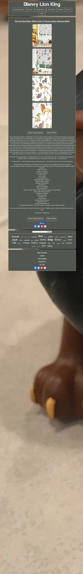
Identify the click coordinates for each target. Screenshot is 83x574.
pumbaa (56, 237)
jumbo (50, 237)
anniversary (63, 237)
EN (41, 264)
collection (58, 243)
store (53, 243)
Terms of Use (42, 261)
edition (49, 246)
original (33, 246)
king (50, 239)
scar (44, 245)
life (29, 237)
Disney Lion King (42, 252)
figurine (19, 243)
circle (64, 240)
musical (26, 240)
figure (32, 240)
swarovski (34, 237)
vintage (26, 242)
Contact (42, 255)
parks (45, 237)
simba (43, 239)
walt (49, 243)
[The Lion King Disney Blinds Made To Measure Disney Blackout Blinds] (42, 36)
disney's (38, 246)
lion (40, 236)
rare (70, 239)
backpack (42, 243)
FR (43, 264)
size (22, 237)
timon (70, 237)
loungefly (15, 236)
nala (14, 243)
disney (58, 239)
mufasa (34, 242)
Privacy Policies (42, 258)
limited (69, 243)
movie (21, 240)
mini (26, 237)
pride (36, 240)
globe (63, 243)
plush (15, 239)
